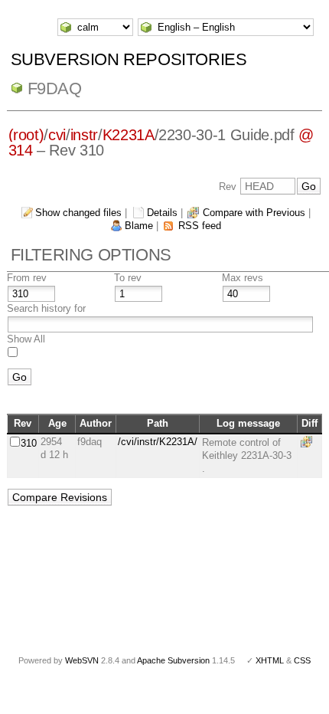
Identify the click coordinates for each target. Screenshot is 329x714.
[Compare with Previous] (309, 441)
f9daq (55, 88)
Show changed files (78, 212)
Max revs (242, 277)
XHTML (270, 660)
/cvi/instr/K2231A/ (157, 441)
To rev (128, 277)
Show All (26, 339)
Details (162, 212)
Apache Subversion (173, 660)
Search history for (46, 308)
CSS (302, 660)
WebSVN (82, 660)
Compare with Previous (254, 212)
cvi (57, 134)
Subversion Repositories (129, 59)
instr (84, 134)
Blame (139, 225)
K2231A (129, 134)
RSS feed (199, 225)
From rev (27, 277)
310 (29, 443)
